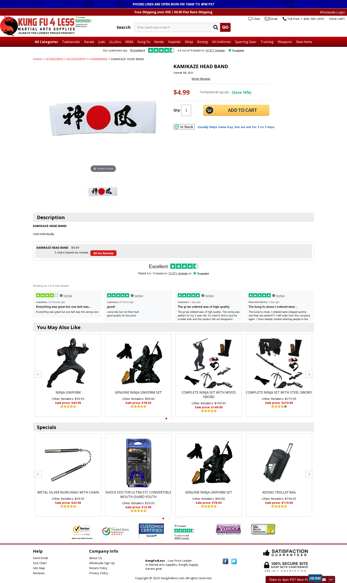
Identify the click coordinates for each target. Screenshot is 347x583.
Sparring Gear (245, 42)
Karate (89, 42)
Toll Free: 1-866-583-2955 (305, 19)
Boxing (202, 42)
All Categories (46, 42)
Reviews (39, 573)
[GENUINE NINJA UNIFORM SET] (138, 363)
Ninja (189, 42)
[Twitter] (234, 561)
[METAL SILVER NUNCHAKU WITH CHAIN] (68, 463)
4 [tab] (181, 518)
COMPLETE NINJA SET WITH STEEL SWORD (279, 392)
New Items (304, 42)
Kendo (159, 42)
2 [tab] (172, 418)
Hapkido (174, 42)
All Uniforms (221, 42)
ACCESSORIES (76, 59)
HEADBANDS (99, 59)
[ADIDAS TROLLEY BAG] (279, 463)
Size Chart (40, 563)
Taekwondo (71, 42)
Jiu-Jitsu (115, 42)
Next (309, 374)
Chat (257, 19)
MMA (129, 42)
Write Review (201, 79)
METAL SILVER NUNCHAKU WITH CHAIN (68, 492)
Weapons (285, 42)
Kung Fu (144, 42)
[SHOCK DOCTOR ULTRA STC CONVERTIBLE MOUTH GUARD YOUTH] (138, 463)
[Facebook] (225, 561)
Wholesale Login (332, 12)
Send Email (40, 558)
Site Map (39, 568)
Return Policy (98, 568)
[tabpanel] (68, 375)
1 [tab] (166, 418)
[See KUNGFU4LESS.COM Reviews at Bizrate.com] (151, 530)
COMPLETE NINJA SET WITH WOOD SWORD (209, 394)
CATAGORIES (54, 59)
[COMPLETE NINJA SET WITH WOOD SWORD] (209, 363)
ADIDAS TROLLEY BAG (279, 492)
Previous (38, 374)
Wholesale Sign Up (102, 563)
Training (267, 42)
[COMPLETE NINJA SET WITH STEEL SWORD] (279, 363)
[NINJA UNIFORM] (68, 363)
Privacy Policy (98, 573)
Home (37, 59)
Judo (101, 42)
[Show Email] (324, 579)
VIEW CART (337, 19)
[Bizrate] (158, 536)
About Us (95, 558)
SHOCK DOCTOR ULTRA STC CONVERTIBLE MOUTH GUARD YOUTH (138, 494)
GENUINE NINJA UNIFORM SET (138, 392)
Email (273, 19)
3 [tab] (178, 418)
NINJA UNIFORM (68, 392)
